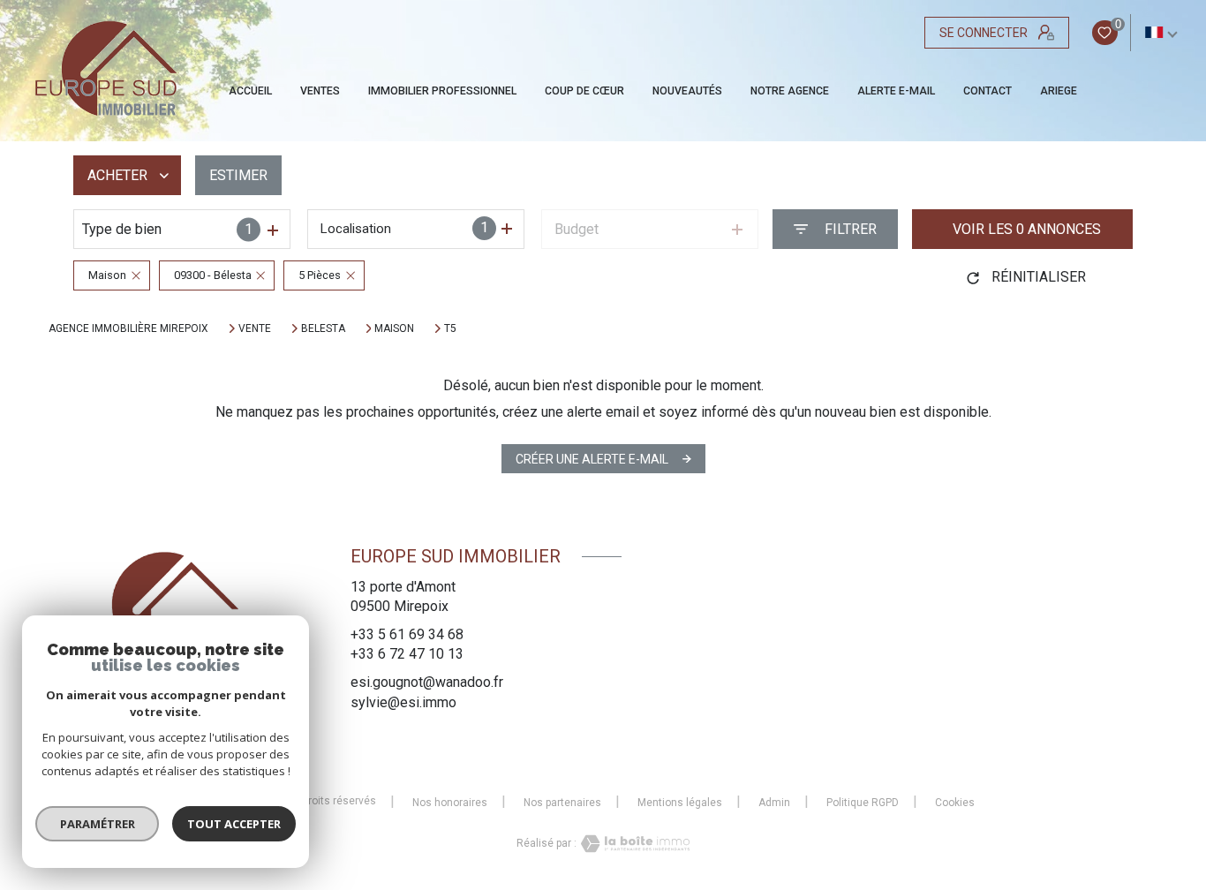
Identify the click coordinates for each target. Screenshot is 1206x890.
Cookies (955, 803)
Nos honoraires (449, 802)
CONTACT (987, 91)
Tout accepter (234, 824)
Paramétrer (97, 824)
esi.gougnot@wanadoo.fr (426, 682)
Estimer (238, 175)
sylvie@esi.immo (403, 702)
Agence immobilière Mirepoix (128, 328)
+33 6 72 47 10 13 (407, 653)
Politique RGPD (862, 802)
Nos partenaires (562, 802)
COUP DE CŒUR (584, 91)
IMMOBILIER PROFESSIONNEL (442, 91)
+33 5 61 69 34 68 (407, 634)
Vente (254, 328)
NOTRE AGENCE (789, 91)
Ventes (320, 91)
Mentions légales (679, 802)
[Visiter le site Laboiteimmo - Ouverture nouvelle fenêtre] (633, 844)
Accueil (250, 91)
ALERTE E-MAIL (896, 91)
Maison (394, 328)
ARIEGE (1058, 91)
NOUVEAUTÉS (687, 91)
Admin (774, 802)
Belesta (323, 328)
